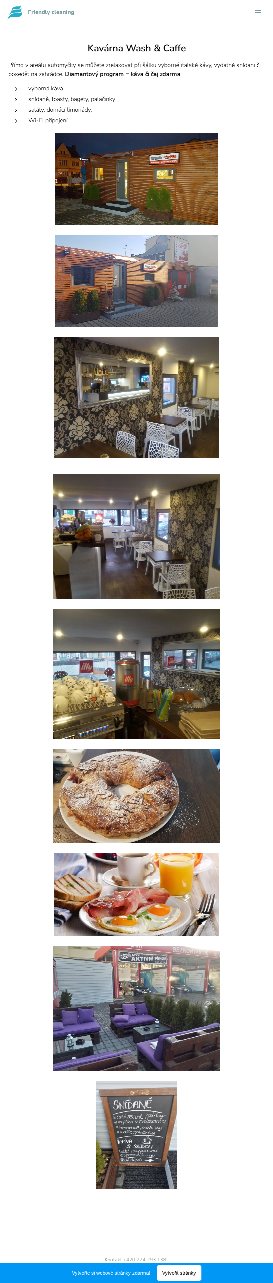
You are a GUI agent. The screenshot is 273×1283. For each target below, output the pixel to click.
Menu (258, 12)
